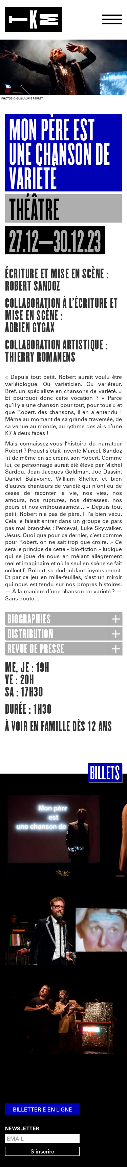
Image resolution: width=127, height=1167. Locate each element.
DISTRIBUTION (30, 634)
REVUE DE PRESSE (36, 649)
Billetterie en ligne (42, 1109)
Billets (105, 772)
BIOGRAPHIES (29, 619)
